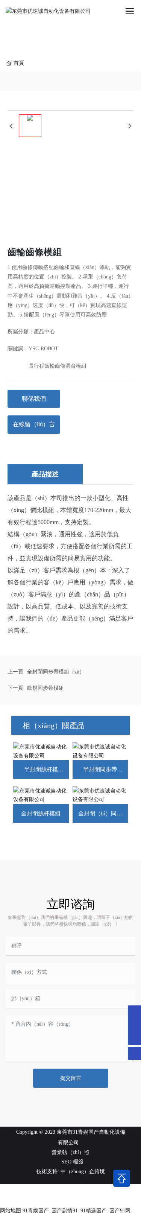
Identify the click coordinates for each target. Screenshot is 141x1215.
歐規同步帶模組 (45, 688)
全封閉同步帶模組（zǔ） (56, 672)
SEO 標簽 (72, 1162)
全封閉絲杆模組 (41, 814)
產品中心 (44, 332)
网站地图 (10, 1210)
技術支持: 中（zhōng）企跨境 (70, 1171)
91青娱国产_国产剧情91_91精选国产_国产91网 (76, 1210)
